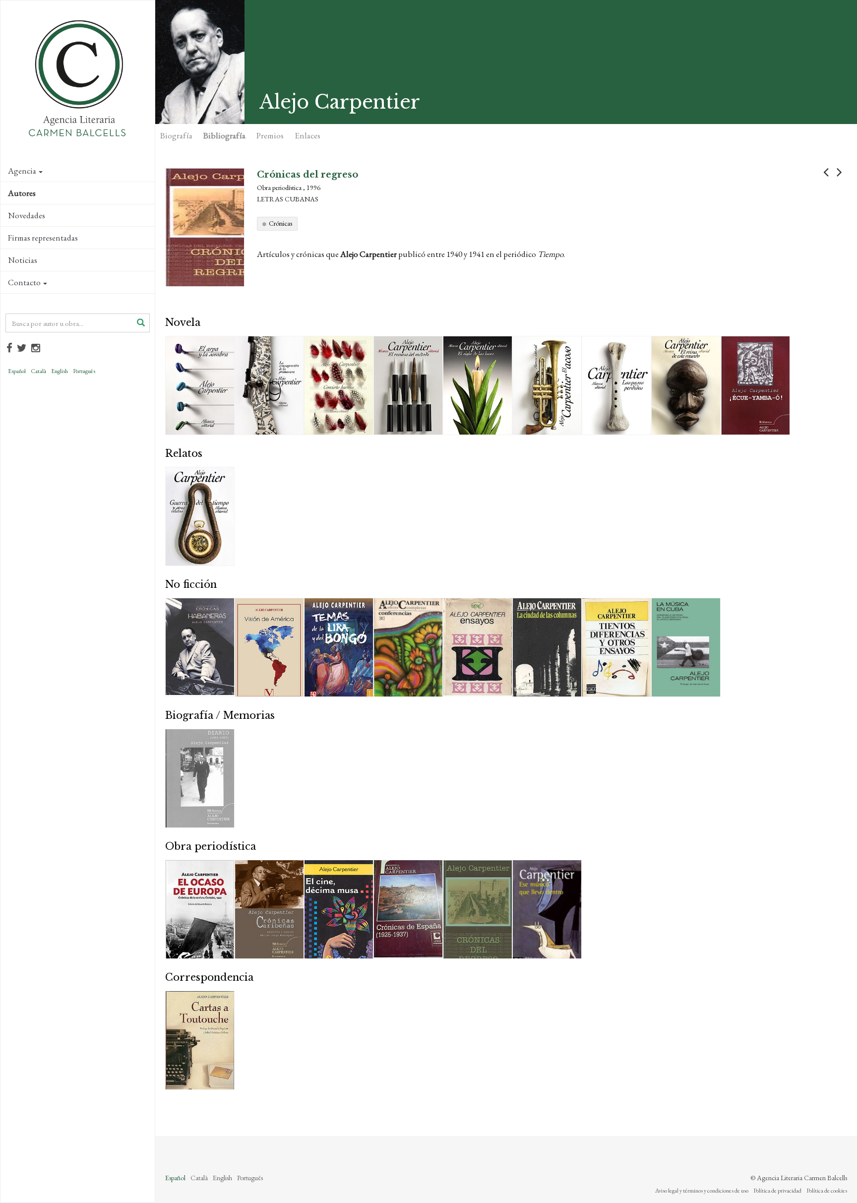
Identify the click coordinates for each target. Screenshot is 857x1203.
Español (17, 371)
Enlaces (307, 135)
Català (38, 371)
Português (84, 371)
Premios (270, 135)
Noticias (22, 259)
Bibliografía (224, 135)
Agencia (22, 170)
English (59, 371)
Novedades (26, 215)
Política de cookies (826, 1191)
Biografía (176, 135)
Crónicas (280, 223)
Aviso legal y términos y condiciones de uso (701, 1191)
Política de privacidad (777, 1191)
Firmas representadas (43, 237)
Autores (22, 193)
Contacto (24, 282)
